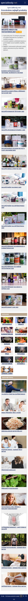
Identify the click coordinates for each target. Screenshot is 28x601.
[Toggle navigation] (25, 2)
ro (26, 596)
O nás (2, 596)
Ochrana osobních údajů (12, 596)
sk (23, 596)
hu (14, 599)
